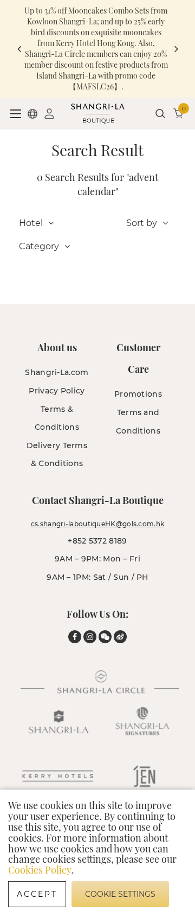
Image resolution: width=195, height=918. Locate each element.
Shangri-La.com (56, 372)
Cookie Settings (120, 894)
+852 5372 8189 (97, 541)
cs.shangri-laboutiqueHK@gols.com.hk (98, 524)
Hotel (31, 223)
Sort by (141, 223)
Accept (37, 894)
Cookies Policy (40, 869)
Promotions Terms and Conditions (138, 412)
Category (39, 246)
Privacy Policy (56, 391)
